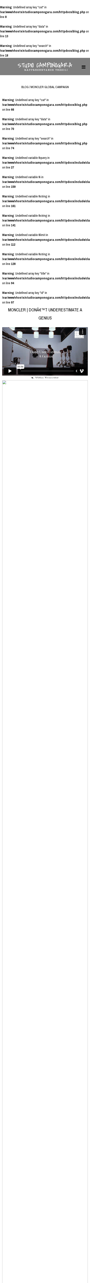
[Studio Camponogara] (45, 70)
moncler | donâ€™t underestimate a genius (45, 314)
